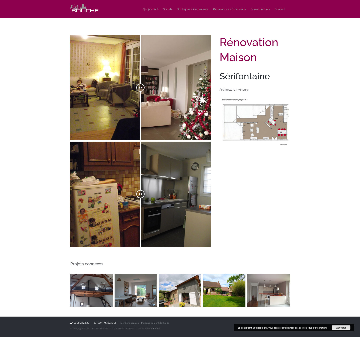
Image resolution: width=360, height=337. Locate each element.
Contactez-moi (106, 322)
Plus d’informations (317, 327)
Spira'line (155, 328)
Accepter (341, 327)
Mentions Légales (129, 322)
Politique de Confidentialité (155, 322)
